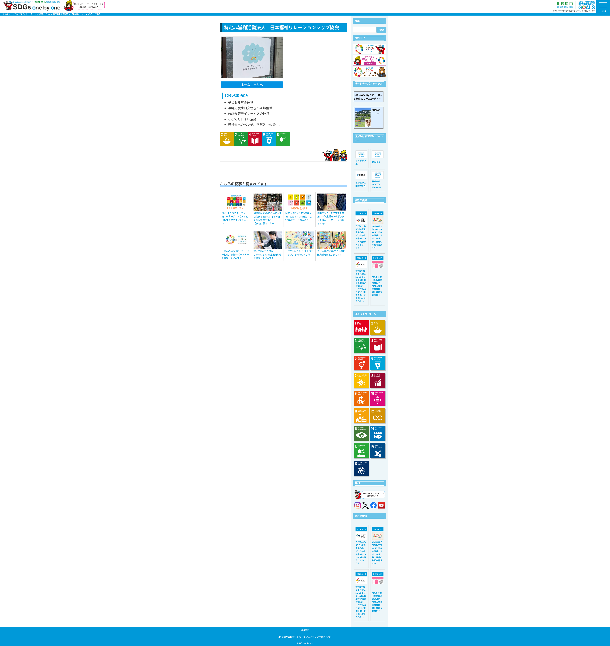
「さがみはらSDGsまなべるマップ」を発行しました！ (299, 252)
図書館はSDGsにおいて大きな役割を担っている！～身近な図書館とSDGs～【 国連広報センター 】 (267, 218)
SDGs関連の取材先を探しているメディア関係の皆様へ (305, 636)
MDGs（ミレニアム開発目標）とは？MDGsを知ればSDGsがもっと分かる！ (298, 216)
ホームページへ (252, 84)
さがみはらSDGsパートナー (22, 14)
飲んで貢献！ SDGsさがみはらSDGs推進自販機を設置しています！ (267, 254)
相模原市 (305, 630)
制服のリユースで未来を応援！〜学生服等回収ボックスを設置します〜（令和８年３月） (330, 218)
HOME (5, 14)
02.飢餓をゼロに (44, 14)
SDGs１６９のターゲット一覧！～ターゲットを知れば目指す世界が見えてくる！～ (236, 218)
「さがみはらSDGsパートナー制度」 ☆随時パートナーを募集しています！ (235, 254)
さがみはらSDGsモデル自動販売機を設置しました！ (331, 252)
